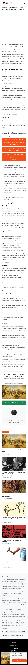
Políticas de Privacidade (14, 644)
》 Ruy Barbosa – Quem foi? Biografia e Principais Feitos (14, 149)
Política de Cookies (14, 645)
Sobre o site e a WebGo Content (14, 648)
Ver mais (19, 660)
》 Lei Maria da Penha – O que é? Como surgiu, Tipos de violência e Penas (14, 157)
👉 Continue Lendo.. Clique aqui (14, 403)
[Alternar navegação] (24, 3)
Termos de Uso (14, 647)
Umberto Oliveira (14, 419)
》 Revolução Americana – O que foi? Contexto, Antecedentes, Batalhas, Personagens (14, 142)
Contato (14, 642)
